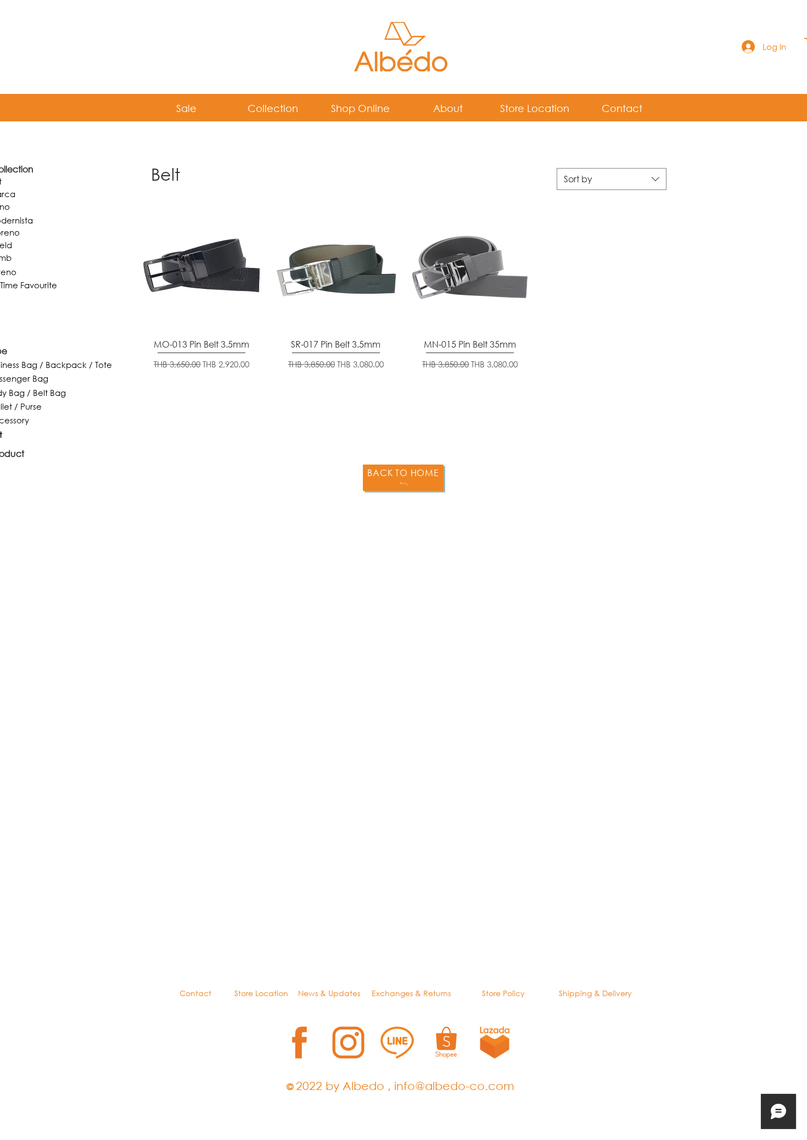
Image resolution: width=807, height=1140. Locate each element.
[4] (446, 1042)
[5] (495, 1042)
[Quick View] (202, 268)
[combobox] (611, 179)
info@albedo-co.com (454, 1085)
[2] (348, 1042)
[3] (397, 1042)
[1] (299, 1042)
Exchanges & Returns (411, 993)
